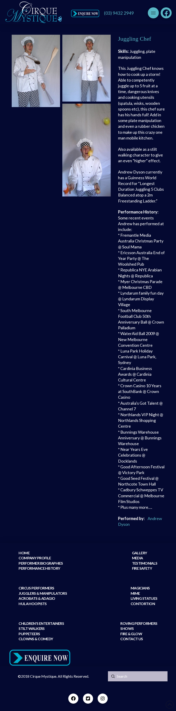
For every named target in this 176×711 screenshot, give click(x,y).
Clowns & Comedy (36, 639)
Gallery (139, 553)
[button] (153, 12)
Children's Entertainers (41, 623)
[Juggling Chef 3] (86, 150)
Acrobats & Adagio (37, 598)
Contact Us (131, 639)
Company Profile (35, 558)
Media (137, 558)
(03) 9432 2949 (119, 13)
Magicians (140, 588)
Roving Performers (138, 623)
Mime (135, 593)
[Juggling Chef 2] (86, 68)
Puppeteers (29, 633)
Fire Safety (142, 568)
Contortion (143, 603)
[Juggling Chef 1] (36, 71)
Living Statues (144, 598)
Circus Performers (36, 588)
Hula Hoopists (33, 603)
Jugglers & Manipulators (43, 593)
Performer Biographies (41, 563)
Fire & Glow (131, 633)
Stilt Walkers (32, 628)
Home (24, 553)
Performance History (39, 568)
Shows (127, 628)
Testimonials (144, 563)
